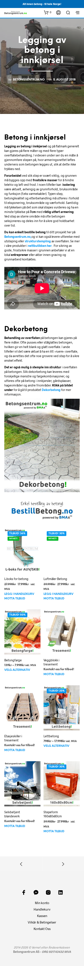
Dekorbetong (51, 390)
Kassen (42, 916)
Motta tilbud (14, 598)
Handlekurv (42, 909)
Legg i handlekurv (19, 594)
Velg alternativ (17, 670)
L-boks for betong (16, 578)
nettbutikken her (40, 245)
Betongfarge (13, 660)
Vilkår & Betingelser (42, 922)
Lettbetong (51, 736)
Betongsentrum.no (29, 79)
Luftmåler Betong (55, 578)
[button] (47, 12)
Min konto (42, 903)
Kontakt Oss (42, 929)
